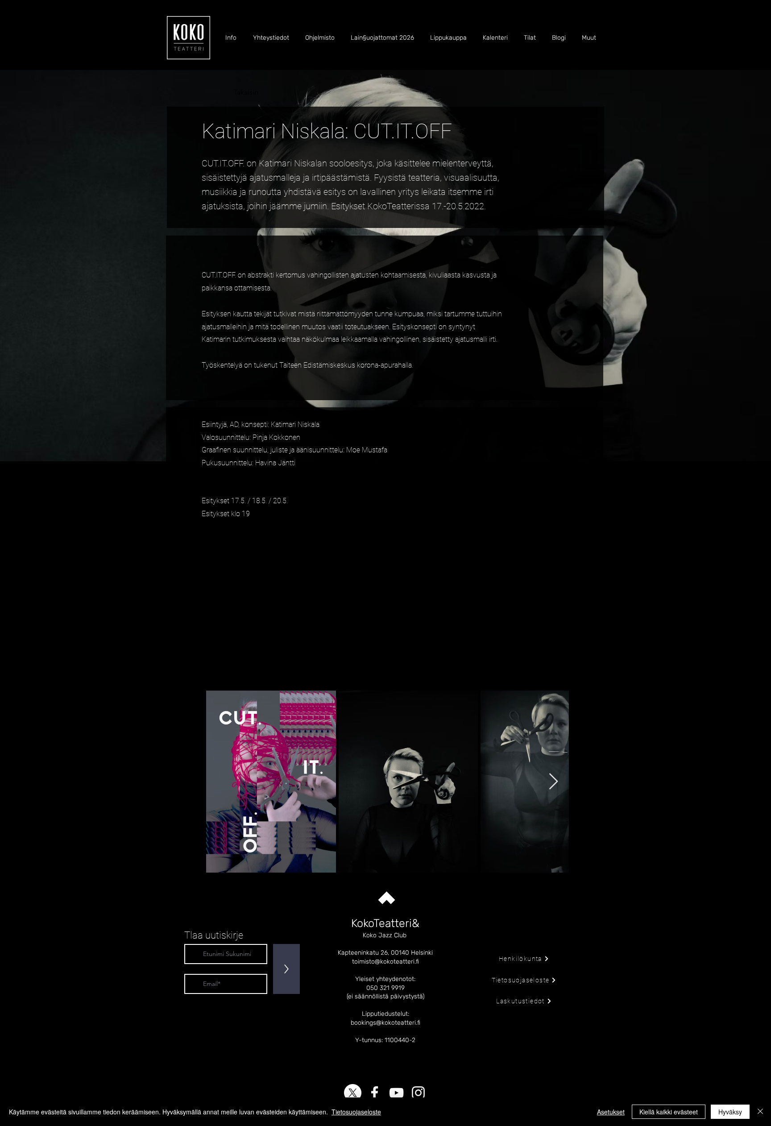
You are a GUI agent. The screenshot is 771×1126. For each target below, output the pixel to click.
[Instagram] (418, 1092)
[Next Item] (553, 782)
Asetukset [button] (611, 1111)
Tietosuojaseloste (356, 1111)
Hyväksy (730, 1111)
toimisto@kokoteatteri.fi (385, 961)
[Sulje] (760, 1112)
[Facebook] (374, 1092)
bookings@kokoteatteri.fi (385, 1023)
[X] (352, 1092)
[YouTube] (396, 1092)
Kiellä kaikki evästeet (668, 1111)
